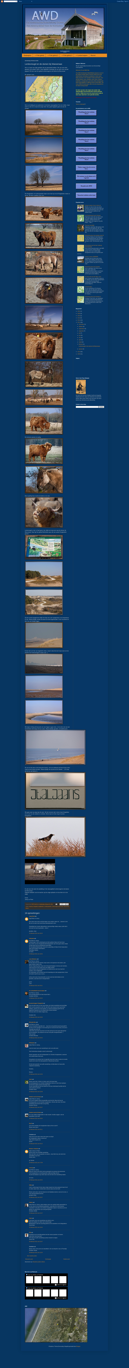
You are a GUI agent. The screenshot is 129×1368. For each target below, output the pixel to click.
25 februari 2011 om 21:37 (36, 1213)
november (81, 324)
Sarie (30, 1079)
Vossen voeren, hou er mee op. (93, 205)
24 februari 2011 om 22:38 (36, 1091)
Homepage (48, 1259)
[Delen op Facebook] (66, 904)
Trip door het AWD (89, 225)
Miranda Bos (32, 1022)
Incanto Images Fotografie (36, 1003)
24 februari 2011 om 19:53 (36, 954)
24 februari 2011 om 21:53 (36, 1074)
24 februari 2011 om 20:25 (36, 998)
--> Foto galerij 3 (66, 55)
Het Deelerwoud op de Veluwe (93, 215)
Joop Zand (32, 916)
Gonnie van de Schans (35, 1096)
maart (80, 342)
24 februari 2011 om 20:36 (36, 1017)
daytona (31, 906)
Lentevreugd (55, 906)
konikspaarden (47, 906)
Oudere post (66, 1259)
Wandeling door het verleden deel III (94, 235)
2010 (79, 351)
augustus (81, 331)
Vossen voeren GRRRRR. (91, 256)
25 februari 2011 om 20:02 (36, 1180)
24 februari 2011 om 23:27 (36, 1107)
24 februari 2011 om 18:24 (36, 933)
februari (81, 344)
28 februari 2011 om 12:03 (36, 1252)
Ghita (30, 1185)
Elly (30, 1232)
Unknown (31, 938)
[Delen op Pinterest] (68, 904)
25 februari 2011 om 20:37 (36, 1197)
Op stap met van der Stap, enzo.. (93, 276)
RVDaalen (31, 1042)
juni (80, 335)
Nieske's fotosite (33, 1148)
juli (80, 333)
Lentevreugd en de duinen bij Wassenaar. (89, 346)
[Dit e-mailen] (60, 904)
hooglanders (41, 906)
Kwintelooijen (88, 286)
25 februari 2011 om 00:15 (36, 1143)
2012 (79, 320)
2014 (79, 315)
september (82, 328)
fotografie (35, 906)
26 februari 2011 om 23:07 (36, 1241)
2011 (79, 322)
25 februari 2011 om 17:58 (36, 1162)
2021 (79, 311)
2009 (79, 354)
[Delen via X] (64, 904)
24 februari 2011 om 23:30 (36, 1118)
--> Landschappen (81, 55)
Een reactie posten (32, 1256)
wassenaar (60, 906)
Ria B (30, 1123)
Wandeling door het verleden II (93, 296)
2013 (79, 318)
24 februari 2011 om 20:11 (35, 985)
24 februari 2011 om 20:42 (36, 1037)
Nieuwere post (29, 1259)
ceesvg (31, 1167)
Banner (93, 55)
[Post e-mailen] (56, 904)
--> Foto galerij (39, 55)
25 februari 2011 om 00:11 (35, 1129)
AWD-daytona (35, 904)
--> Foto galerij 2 (52, 55)
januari (81, 349)
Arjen (30, 1218)
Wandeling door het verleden (92, 266)
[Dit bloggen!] (62, 904)
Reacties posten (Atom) (39, 1262)
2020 (79, 313)
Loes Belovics (33, 959)
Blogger (78, 1346)
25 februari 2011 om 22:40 (36, 1227)
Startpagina (27, 55)
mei (80, 337)
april (80, 339)
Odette (31, 1202)
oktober (81, 326)
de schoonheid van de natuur (37, 990)
